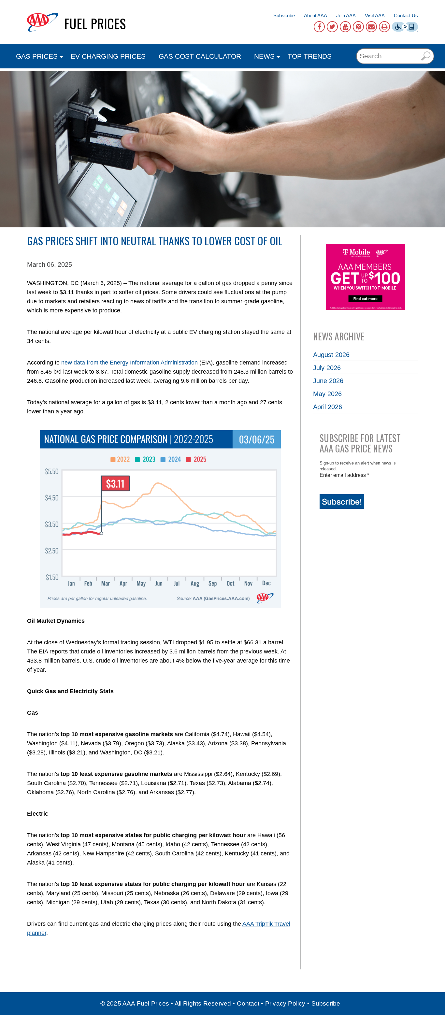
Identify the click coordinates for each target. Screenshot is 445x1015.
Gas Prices (37, 56)
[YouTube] (345, 27)
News (264, 56)
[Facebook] (319, 27)
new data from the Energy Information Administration (129, 362)
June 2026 (328, 380)
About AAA (315, 15)
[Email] (371, 27)
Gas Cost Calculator (200, 56)
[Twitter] (332, 27)
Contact (248, 1003)
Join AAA (346, 15)
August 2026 (331, 354)
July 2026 (327, 367)
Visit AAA (375, 15)
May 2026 (327, 393)
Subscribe (284, 15)
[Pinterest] (358, 27)
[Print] (384, 27)
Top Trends (310, 56)
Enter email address (344, 475)
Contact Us (406, 15)
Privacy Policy (285, 1003)
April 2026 (327, 406)
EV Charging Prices (108, 56)
